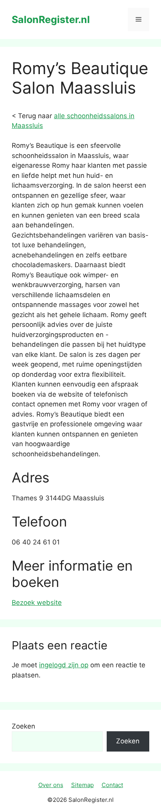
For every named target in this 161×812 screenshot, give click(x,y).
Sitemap (82, 785)
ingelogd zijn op (63, 665)
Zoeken (23, 726)
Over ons (50, 785)
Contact (112, 785)
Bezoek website (37, 602)
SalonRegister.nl (51, 19)
